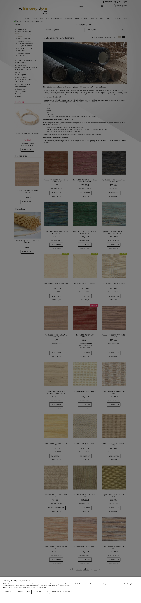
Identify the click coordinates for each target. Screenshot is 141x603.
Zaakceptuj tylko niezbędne (17, 592)
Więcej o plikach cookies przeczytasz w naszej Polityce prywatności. (24, 587)
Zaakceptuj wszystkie (62, 592)
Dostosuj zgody (41, 592)
